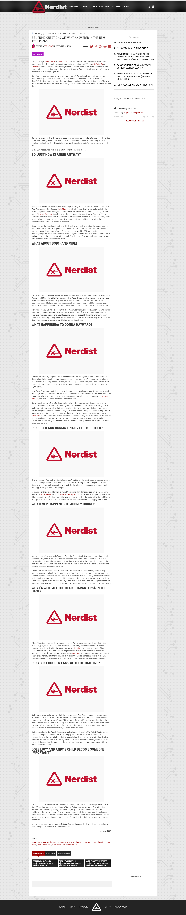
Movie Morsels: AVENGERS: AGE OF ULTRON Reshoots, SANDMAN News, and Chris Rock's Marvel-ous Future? (135, 57)
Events (108, 7)
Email (109, 46)
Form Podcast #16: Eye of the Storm (135, 85)
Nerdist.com (96, 907)
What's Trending (64, 853)
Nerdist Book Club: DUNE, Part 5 (132, 48)
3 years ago (119, 116)
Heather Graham (45, 214)
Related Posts (38, 853)
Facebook (96, 46)
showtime (101, 842)
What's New (50, 853)
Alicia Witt (36, 415)
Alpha (119, 7)
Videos (85, 7)
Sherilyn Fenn (81, 842)
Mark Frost (63, 61)
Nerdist (49, 7)
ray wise (70, 842)
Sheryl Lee (77, 648)
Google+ (100, 46)
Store (126, 7)
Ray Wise (76, 653)
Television (37, 54)
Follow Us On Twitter (134, 121)
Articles (97, 7)
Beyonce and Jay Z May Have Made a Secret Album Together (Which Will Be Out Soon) (134, 76)
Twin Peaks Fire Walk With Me (64, 844)
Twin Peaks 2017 (44, 844)
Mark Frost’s (45, 494)
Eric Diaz (49, 46)
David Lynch (50, 61)
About (73, 907)
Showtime (36, 66)
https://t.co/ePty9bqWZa (134, 112)
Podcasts (73, 7)
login (153, 6)
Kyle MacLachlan (65, 209)
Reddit (105, 46)
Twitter (91, 46)
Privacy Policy (121, 907)
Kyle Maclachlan (50, 842)
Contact (62, 907)
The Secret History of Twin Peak (69, 494)
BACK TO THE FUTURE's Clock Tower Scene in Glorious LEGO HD (134, 66)
